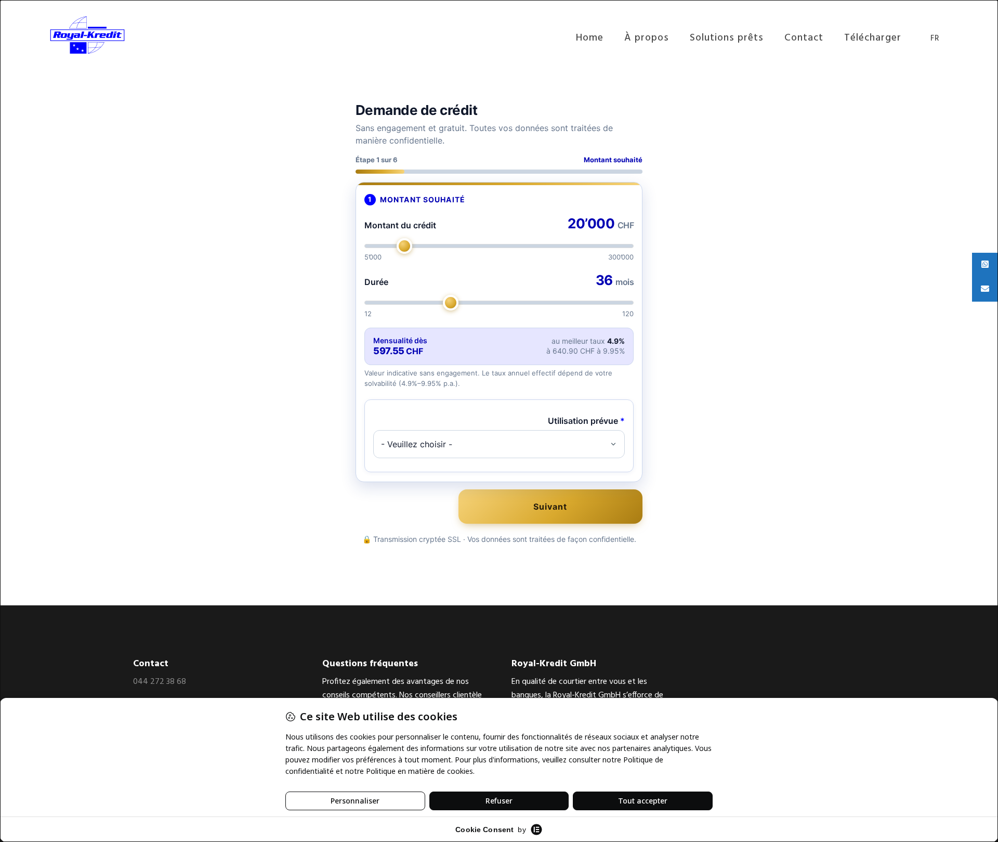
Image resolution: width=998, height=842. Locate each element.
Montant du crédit (400, 225)
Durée (376, 282)
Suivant (550, 506)
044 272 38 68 (159, 682)
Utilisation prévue (586, 421)
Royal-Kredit (102, 35)
